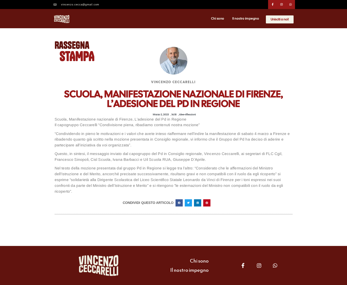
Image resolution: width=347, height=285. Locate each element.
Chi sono (217, 18)
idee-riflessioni (187, 114)
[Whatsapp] (290, 4)
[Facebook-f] (272, 4)
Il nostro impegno (245, 18)
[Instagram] (281, 4)
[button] (179, 202)
